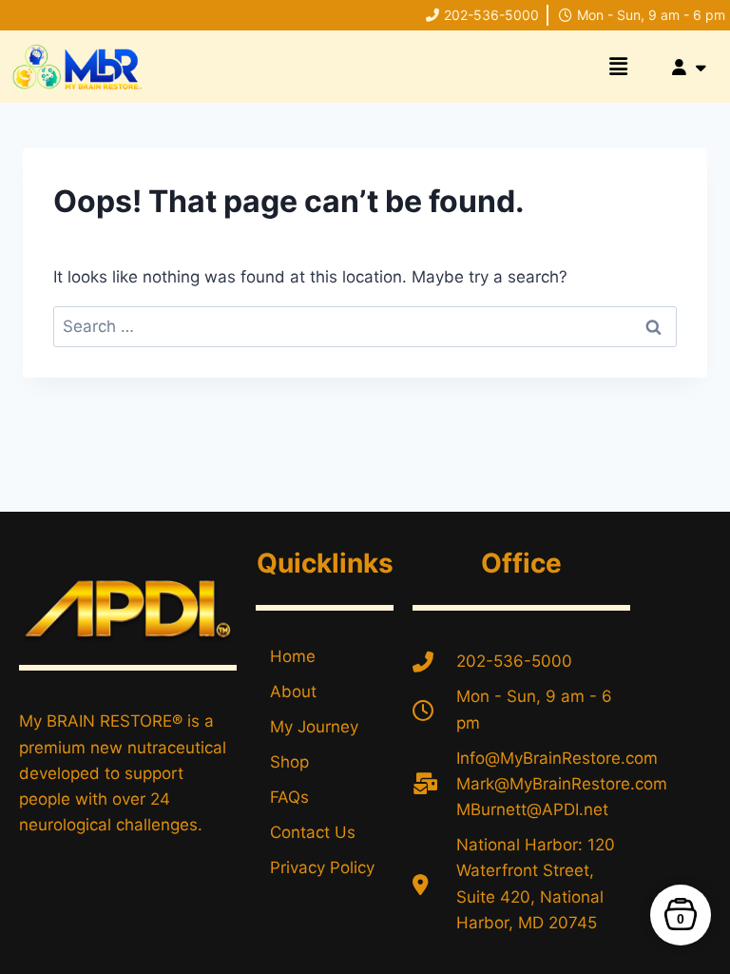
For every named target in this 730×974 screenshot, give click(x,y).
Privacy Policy (322, 867)
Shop (289, 761)
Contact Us (312, 832)
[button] (618, 66)
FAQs (289, 797)
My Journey (314, 726)
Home (293, 656)
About (293, 691)
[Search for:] (365, 326)
